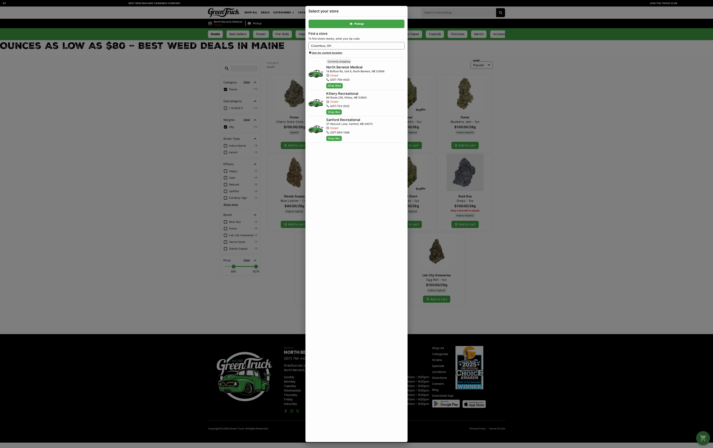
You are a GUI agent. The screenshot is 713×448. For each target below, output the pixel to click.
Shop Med (334, 85)
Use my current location (327, 52)
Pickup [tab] (359, 24)
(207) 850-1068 (340, 132)
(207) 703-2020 (339, 106)
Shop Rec (334, 112)
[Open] (401, 45)
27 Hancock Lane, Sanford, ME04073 (349, 123)
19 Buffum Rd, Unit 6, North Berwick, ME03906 (355, 71)
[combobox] (353, 45)
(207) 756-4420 (340, 79)
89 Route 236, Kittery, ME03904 (346, 97)
